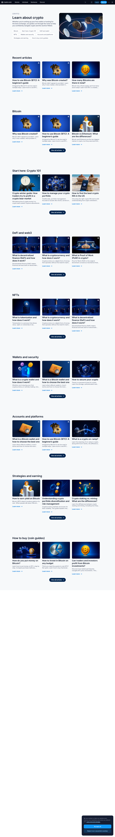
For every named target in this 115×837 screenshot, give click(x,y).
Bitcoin (16, 31)
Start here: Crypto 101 (29, 31)
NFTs (15, 34)
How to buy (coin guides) (40, 38)
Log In (97, 2)
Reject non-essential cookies (97, 831)
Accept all (97, 826)
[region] (97, 826)
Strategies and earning (21, 38)
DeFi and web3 (44, 31)
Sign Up (103, 2)
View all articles (56, 150)
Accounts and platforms (45, 34)
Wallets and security (27, 34)
